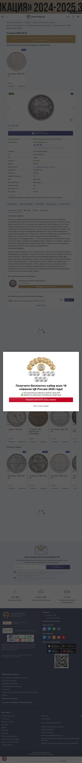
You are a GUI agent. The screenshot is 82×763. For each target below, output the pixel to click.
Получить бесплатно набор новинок (41, 400)
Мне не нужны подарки (41, 406)
